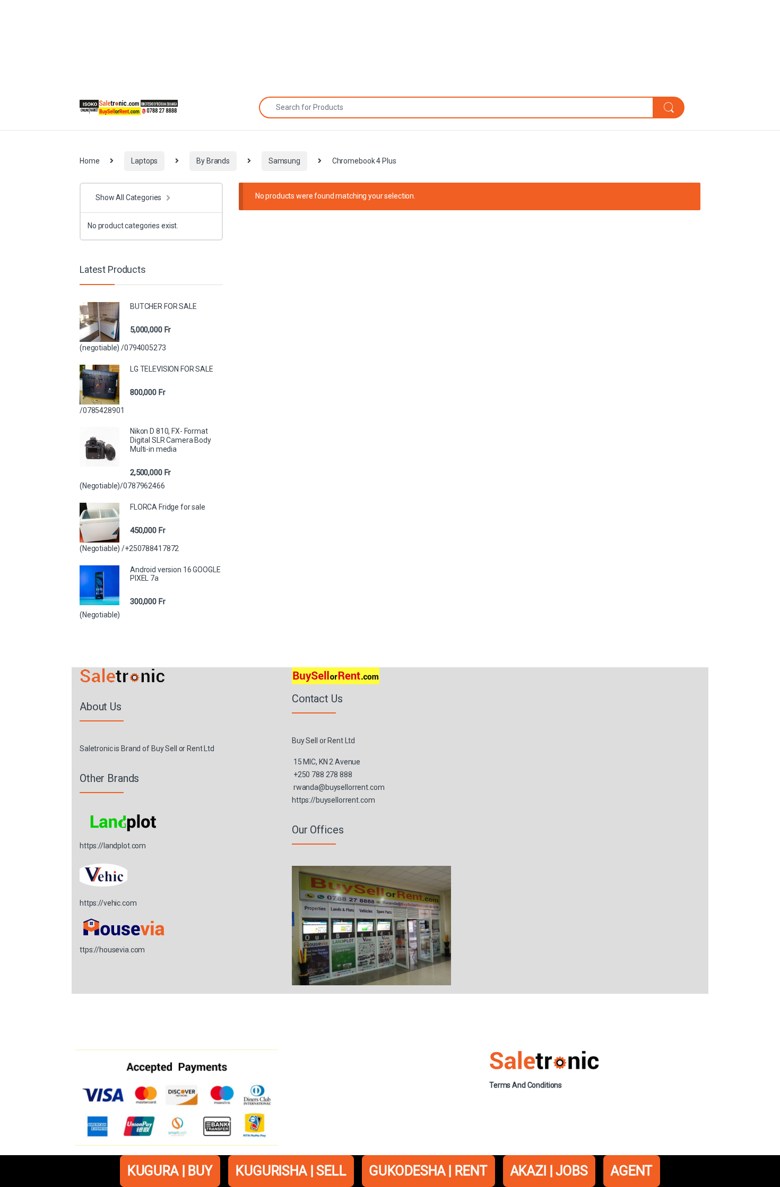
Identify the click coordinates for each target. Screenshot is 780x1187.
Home (89, 161)
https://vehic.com (108, 903)
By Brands (213, 161)
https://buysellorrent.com (333, 800)
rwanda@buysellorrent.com (339, 787)
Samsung (284, 161)
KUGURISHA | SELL (291, 1171)
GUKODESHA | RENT (428, 1171)
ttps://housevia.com (112, 949)
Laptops (144, 161)
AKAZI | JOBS (549, 1171)
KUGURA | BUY (170, 1171)
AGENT (632, 1171)
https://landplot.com (113, 845)
